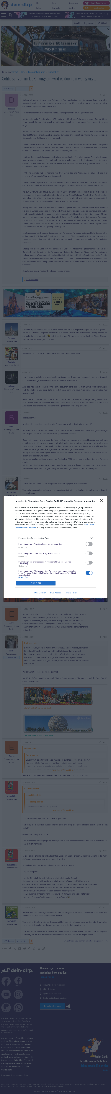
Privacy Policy (71, 593)
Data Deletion (40, 593)
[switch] (89, 544)
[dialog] (55, 547)
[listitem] (55, 538)
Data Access (55, 593)
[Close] (102, 501)
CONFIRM (36, 583)
